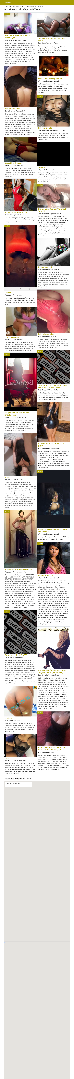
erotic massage (12, 337)
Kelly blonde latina (46, 334)
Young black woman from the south (51, 39)
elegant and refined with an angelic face (17, 413)
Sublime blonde (45, 128)
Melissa (8, 718)
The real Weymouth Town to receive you (17, 36)
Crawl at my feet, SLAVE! (16, 655)
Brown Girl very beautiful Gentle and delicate (52, 530)
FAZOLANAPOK (9, 2)
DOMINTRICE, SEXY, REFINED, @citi (52, 444)
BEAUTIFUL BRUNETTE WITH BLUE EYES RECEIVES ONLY (51, 748)
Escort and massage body (50, 78)
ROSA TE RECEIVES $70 (16, 212)
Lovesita (9, 293)
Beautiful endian (45, 575)
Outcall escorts (9, 6)
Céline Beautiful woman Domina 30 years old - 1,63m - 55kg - (52, 671)
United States (20, 6)
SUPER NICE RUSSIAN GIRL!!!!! (18, 569)
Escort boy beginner (14, 163)
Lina (7, 758)
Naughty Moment (13, 108)
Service (41, 167)
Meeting (8, 477)
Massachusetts (31, 6)
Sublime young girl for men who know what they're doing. (52, 386)
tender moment (45, 267)
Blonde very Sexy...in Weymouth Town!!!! (52, 210)
